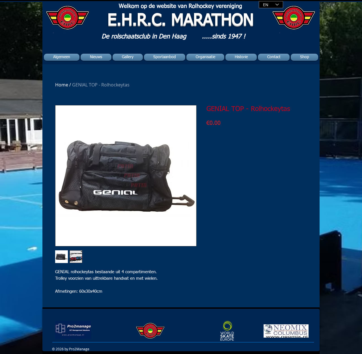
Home (61, 85)
